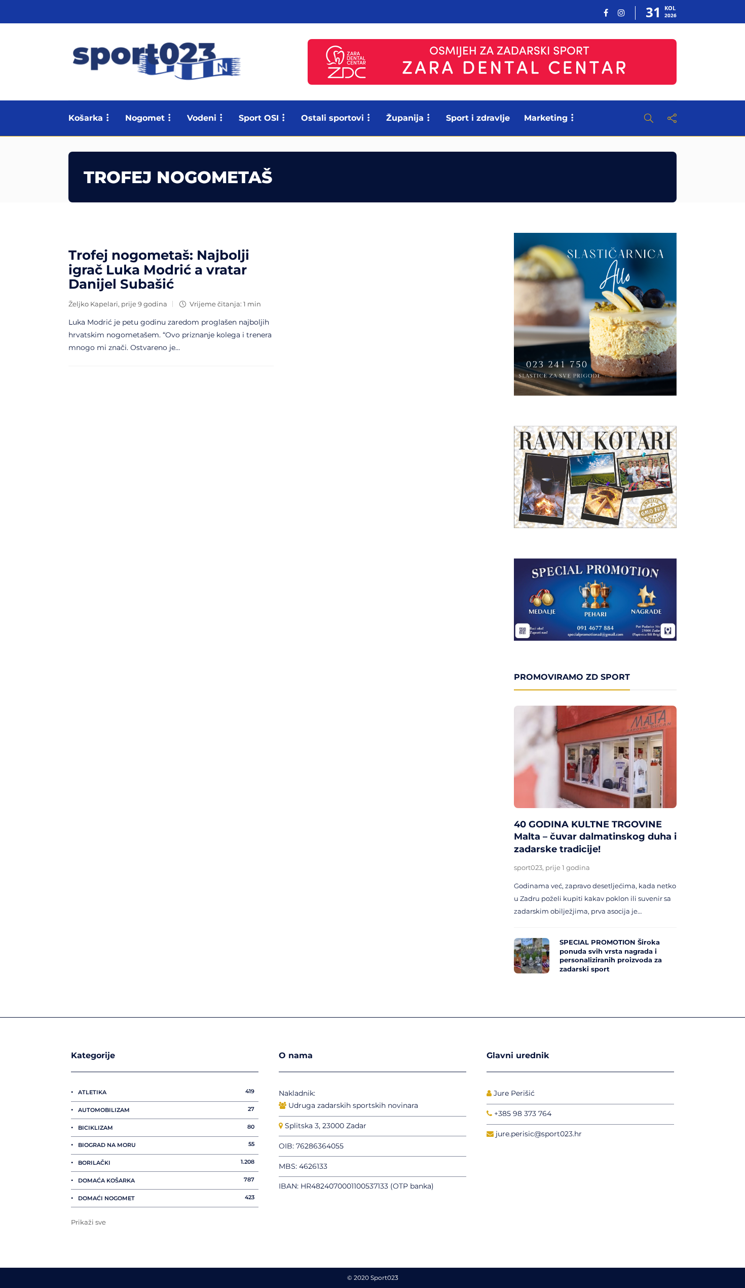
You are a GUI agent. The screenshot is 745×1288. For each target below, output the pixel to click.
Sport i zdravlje (478, 118)
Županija (405, 118)
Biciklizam (166, 1127)
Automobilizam (166, 1109)
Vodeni (201, 118)
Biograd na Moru (166, 1144)
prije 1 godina (567, 867)
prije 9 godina (144, 304)
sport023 (528, 867)
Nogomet (145, 118)
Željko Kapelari (93, 304)
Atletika (166, 1092)
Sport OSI (259, 118)
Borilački (166, 1162)
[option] (595, 842)
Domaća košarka (166, 1180)
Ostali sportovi (332, 118)
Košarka (85, 118)
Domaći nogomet (166, 1198)
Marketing (546, 118)
